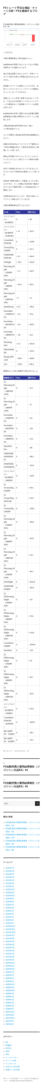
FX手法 (8, 1048)
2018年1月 (10, 1009)
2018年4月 (10, 1000)
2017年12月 (10, 1012)
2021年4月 (10, 914)
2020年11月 (10, 929)
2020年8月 (10, 938)
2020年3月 (10, 954)
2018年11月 (10, 987)
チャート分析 (11, 1060)
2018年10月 (10, 990)
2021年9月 (10, 898)
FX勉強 (8, 1045)
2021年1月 (10, 923)
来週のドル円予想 (13, 1070)
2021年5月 (10, 911)
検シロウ (10, 751)
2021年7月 (10, 905)
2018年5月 (10, 996)
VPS (7, 1054)
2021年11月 (10, 892)
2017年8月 (10, 1024)
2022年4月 (10, 877)
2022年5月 (10, 874)
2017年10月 (10, 1018)
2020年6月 (10, 944)
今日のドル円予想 (13, 1067)
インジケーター (12, 1057)
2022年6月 (10, 871)
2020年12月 (10, 926)
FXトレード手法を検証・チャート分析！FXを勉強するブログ (20, 11)
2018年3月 (10, 1003)
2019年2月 (10, 981)
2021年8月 (10, 902)
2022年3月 (10, 880)
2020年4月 (10, 951)
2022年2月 (10, 883)
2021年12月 (10, 889)
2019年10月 (10, 969)
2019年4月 (10, 978)
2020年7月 (10, 941)
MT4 (8, 1051)
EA (28, 751)
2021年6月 (10, 908)
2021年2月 (10, 920)
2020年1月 (10, 960)
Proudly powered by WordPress (21, 1081)
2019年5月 (10, 975)
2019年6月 (10, 972)
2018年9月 (10, 993)
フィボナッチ (11, 1063)
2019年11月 (10, 966)
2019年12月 (10, 963)
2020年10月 (10, 932)
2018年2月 (10, 1006)
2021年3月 (10, 917)
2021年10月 (10, 895)
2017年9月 (10, 1021)
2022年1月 (10, 886)
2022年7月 (10, 868)
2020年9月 (10, 935)
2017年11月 (10, 1015)
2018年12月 (10, 984)
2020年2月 (10, 957)
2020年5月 (10, 947)
